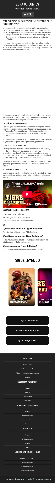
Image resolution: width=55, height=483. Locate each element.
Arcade (27, 392)
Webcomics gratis (27, 439)
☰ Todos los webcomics (27, 330)
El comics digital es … (27, 466)
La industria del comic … (27, 470)
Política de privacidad (27, 369)
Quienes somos (27, 365)
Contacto (27, 377)
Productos (28, 424)
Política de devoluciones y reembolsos (27, 373)
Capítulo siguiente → (27, 340)
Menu (29, 14)
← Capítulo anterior (27, 320)
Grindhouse (27, 400)
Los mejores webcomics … (27, 458)
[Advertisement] (27, 82)
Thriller (27, 447)
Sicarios (27, 388)
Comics (27, 411)
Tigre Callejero (27, 396)
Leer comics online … (27, 462)
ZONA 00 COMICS (27, 4)
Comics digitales (27, 415)
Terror (28, 435)
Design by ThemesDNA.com (39, 479)
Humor (27, 443)
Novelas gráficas (27, 420)
